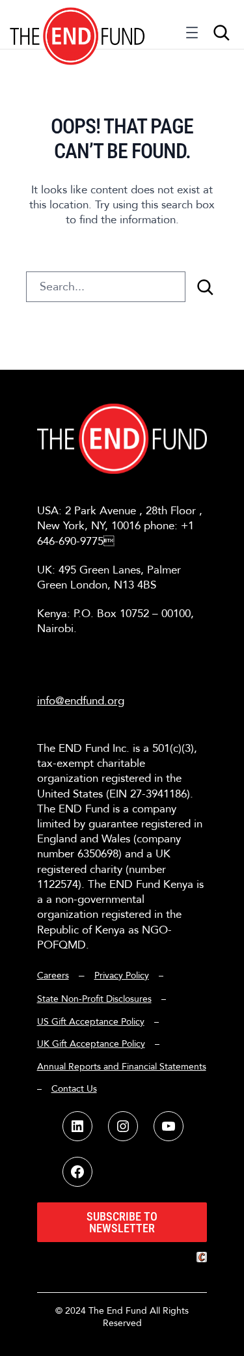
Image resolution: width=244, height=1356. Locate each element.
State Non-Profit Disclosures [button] (94, 999)
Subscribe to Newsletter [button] (122, 1222)
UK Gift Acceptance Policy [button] (91, 1044)
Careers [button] (53, 975)
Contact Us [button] (74, 1089)
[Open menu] (192, 36)
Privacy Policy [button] (121, 975)
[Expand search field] (221, 33)
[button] (78, 24)
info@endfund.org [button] (80, 700)
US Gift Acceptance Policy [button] (90, 1022)
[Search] (205, 286)
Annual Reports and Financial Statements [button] (121, 1066)
